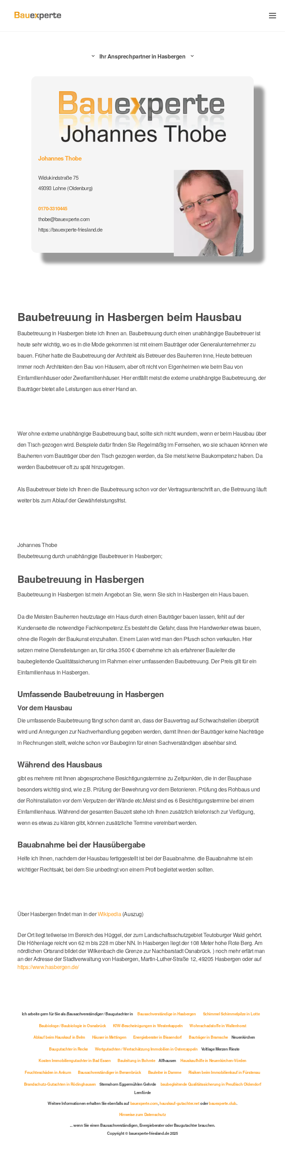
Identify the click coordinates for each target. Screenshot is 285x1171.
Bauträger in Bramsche (208, 1037)
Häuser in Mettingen (109, 1037)
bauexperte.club (222, 1103)
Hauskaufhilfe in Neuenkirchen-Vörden (213, 1060)
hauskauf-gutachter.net (179, 1103)
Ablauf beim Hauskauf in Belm (59, 1037)
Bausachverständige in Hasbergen (166, 1013)
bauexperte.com (144, 1103)
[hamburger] (272, 15)
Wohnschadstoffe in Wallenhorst (217, 1025)
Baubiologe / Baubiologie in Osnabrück (72, 1025)
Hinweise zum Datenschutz (142, 1114)
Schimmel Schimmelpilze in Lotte (231, 1013)
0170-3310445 (52, 208)
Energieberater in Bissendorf (157, 1037)
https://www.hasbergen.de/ (48, 967)
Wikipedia (110, 914)
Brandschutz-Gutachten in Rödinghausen (60, 1084)
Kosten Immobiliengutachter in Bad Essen (75, 1060)
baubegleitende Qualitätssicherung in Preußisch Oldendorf (211, 1084)
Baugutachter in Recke (68, 1049)
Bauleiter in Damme (164, 1072)
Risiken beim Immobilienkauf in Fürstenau (224, 1072)
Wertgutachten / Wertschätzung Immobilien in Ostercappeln (146, 1049)
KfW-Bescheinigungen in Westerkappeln (148, 1025)
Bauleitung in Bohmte (136, 1060)
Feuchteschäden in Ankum (48, 1072)
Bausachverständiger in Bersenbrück (109, 1072)
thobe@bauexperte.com (64, 219)
